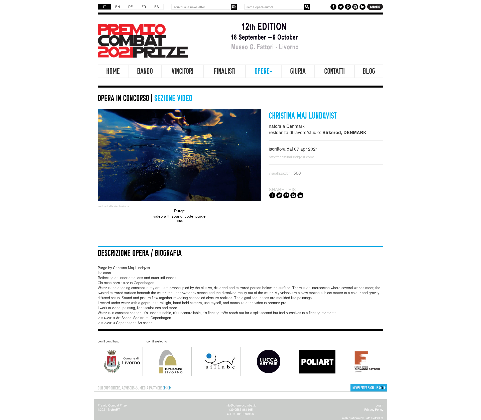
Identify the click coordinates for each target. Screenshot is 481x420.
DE (130, 6)
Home (113, 71)
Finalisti (224, 71)
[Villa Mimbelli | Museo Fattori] (362, 361)
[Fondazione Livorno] (167, 361)
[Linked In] (362, 6)
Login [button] (379, 405)
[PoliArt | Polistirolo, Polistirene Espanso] (313, 361)
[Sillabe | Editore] (216, 361)
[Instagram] (354, 6)
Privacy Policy (373, 409)
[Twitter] (340, 6)
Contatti (334, 71)
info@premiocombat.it (241, 405)
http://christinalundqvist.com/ (291, 156)
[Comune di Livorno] (118, 361)
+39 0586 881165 (240, 409)
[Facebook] (332, 6)
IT (104, 6)
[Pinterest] (347, 6)
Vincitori (182, 71)
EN (117, 6)
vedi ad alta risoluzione (113, 206)
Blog (369, 71)
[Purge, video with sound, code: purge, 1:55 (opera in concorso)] (179, 155)
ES (156, 6)
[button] (352, 388)
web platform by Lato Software (362, 418)
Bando (145, 71)
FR (144, 6)
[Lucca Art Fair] (265, 361)
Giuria (298, 71)
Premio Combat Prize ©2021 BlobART (112, 407)
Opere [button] (262, 71)
